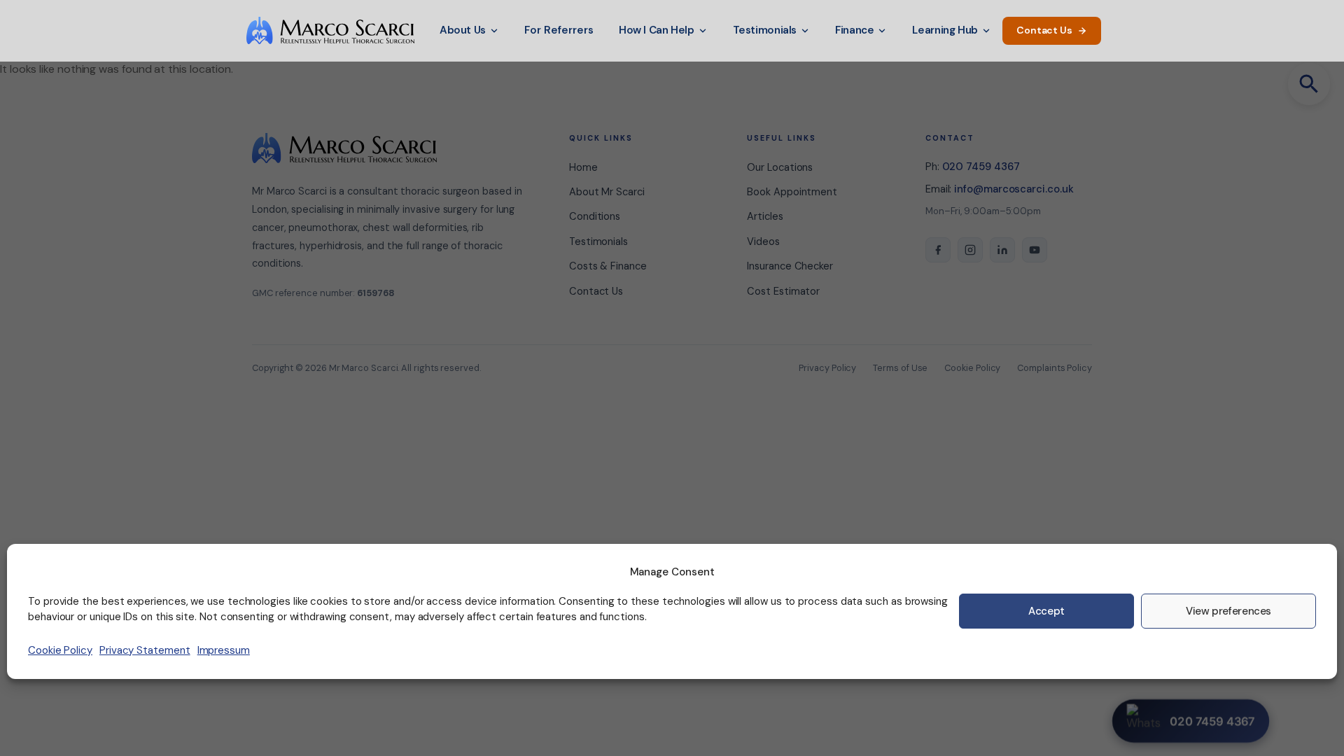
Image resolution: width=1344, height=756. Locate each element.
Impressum (223, 650)
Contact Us (1044, 30)
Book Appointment (792, 192)
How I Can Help (656, 30)
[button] (1309, 84)
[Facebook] (938, 249)
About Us (463, 30)
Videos (763, 241)
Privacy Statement (144, 650)
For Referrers (559, 30)
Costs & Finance (608, 266)
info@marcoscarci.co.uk (1013, 189)
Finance (854, 30)
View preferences (1228, 611)
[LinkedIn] (1002, 249)
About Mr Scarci (607, 192)
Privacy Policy (827, 368)
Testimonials (765, 30)
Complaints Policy (1054, 368)
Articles (765, 216)
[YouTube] (1034, 249)
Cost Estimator (783, 291)
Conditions (594, 216)
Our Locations (780, 167)
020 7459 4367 (981, 167)
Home (583, 167)
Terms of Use (900, 368)
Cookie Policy (60, 650)
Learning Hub (944, 30)
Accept (1046, 611)
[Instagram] (970, 249)
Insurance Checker (790, 266)
